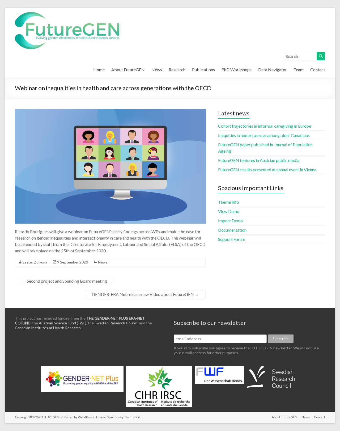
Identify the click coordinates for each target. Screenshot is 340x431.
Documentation (232, 229)
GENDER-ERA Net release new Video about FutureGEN (145, 294)
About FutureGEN (128, 69)
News (156, 69)
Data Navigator (272, 69)
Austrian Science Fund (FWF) (62, 323)
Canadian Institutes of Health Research (48, 327)
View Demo (228, 211)
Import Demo (230, 220)
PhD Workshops (237, 69)
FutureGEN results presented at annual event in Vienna (267, 169)
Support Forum (231, 239)
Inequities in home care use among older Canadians (264, 135)
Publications (203, 69)
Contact (317, 69)
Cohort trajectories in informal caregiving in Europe (264, 125)
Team (299, 69)
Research (177, 69)
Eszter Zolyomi (35, 262)
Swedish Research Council (116, 323)
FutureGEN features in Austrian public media (258, 160)
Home (99, 69)
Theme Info (228, 201)
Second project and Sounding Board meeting (64, 280)
